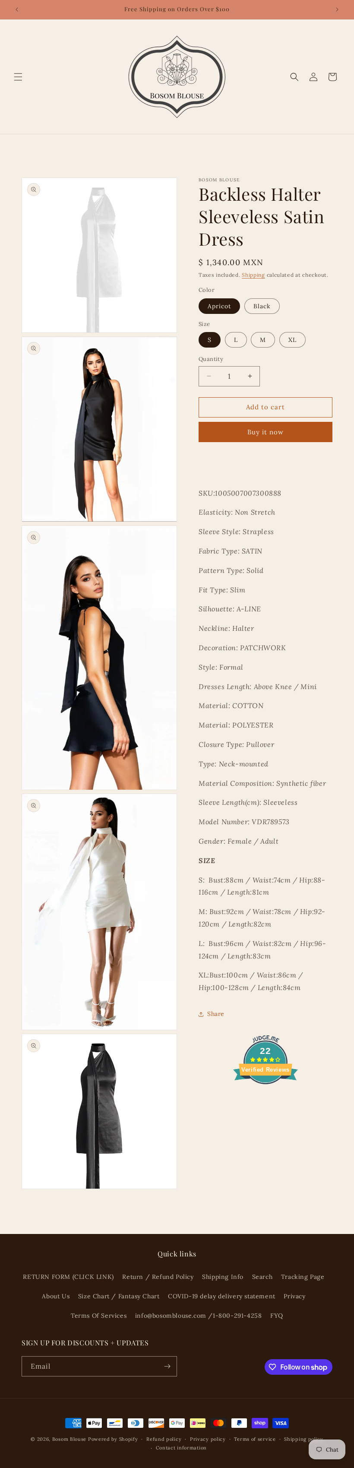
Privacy (294, 1296)
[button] (18, 76)
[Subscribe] (167, 1366)
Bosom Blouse (69, 1439)
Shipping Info (222, 1277)
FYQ (276, 1315)
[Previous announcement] (16, 9)
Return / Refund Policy (157, 1277)
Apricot (219, 306)
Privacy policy (208, 1439)
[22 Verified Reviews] (265, 1099)
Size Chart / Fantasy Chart (119, 1296)
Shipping (253, 275)
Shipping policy (303, 1439)
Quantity (211, 359)
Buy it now (265, 432)
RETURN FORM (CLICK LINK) (68, 1277)
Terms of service (254, 1439)
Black (262, 306)
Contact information (181, 1448)
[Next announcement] (337, 9)
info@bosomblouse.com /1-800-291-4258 (198, 1315)
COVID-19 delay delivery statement (221, 1296)
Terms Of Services (98, 1315)
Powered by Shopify (113, 1439)
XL (292, 340)
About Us (56, 1296)
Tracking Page (303, 1277)
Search (262, 1277)
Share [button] (215, 1014)
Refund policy (163, 1439)
